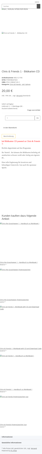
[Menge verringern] (3, 118)
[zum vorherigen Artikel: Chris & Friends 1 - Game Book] (7, 14)
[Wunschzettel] (32, 2)
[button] (29, 2)
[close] (3, 24)
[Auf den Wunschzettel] (7, 29)
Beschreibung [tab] (9, 136)
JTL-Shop (14, 451)
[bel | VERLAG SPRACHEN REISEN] (15, 9)
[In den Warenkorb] (3, 21)
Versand (19, 96)
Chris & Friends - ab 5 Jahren (20, 84)
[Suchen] (38, 6)
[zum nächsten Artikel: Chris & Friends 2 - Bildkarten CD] (3, 14)
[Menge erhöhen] (36, 122)
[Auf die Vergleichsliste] (3, 29)
